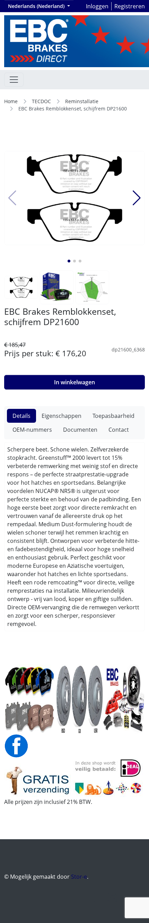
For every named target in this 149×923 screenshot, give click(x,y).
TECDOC (41, 101)
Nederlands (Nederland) (37, 6)
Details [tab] (21, 416)
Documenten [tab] (80, 429)
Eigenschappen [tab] (61, 416)
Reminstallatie (81, 101)
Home (11, 101)
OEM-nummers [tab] (32, 429)
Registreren (129, 6)
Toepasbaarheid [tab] (113, 416)
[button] (69, 261)
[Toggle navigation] (14, 80)
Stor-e (79, 876)
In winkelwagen (74, 382)
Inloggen (97, 6)
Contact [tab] (118, 429)
